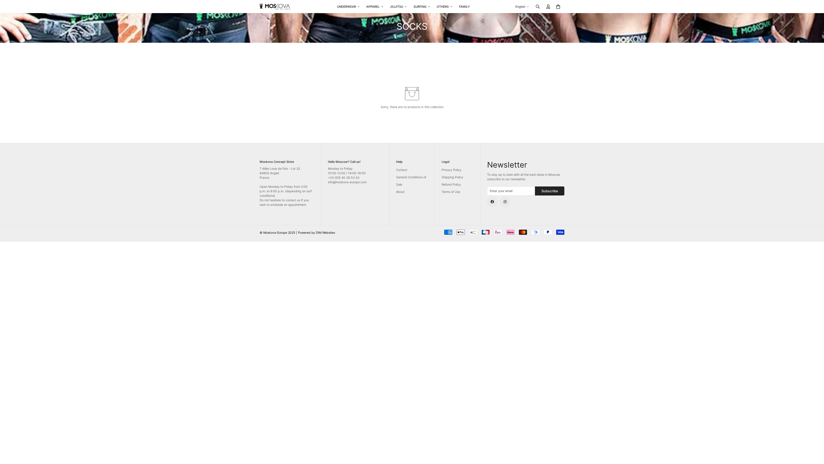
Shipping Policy (452, 177)
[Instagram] (505, 202)
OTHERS (443, 6)
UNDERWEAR (346, 6)
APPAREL (373, 6)
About (400, 192)
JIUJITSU (396, 6)
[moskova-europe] (275, 6)
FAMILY (464, 6)
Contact (401, 170)
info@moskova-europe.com (347, 182)
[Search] (537, 6)
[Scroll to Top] (816, 441)
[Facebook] (492, 202)
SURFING (420, 6)
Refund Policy (451, 184)
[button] (558, 7)
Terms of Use (451, 192)
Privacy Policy (451, 170)
